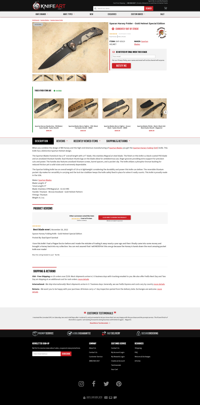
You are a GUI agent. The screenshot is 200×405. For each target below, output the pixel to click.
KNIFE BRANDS (41, 14)
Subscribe (66, 354)
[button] (166, 112)
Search (149, 8)
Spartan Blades (115, 148)
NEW (91, 14)
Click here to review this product (115, 217)
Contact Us (93, 352)
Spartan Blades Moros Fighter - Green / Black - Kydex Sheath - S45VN (117, 127)
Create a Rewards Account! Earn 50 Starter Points (152, 3)
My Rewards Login (118, 356)
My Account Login (117, 352)
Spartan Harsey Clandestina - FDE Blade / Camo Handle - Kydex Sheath (49, 127)
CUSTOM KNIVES (137, 14)
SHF (156, 148)
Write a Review (122, 36)
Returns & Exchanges (142, 356)
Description (41, 141)
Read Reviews (113, 36)
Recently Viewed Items (86, 141)
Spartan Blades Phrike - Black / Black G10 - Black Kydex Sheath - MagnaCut (151, 127)
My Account (156, 1)
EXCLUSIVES (112, 14)
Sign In (150, 1)
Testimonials (116, 365)
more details (83, 279)
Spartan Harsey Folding (143, 148)
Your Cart (114, 369)
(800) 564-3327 (94, 361)
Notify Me (121, 65)
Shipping (117, 141)
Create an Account (118, 361)
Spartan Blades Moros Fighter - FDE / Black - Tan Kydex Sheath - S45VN (83, 127)
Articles (138, 361)
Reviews (60, 141)
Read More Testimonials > (100, 323)
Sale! (162, 14)
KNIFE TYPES (67, 14)
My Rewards (164, 1)
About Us (92, 348)
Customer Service (95, 356)
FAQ (136, 352)
